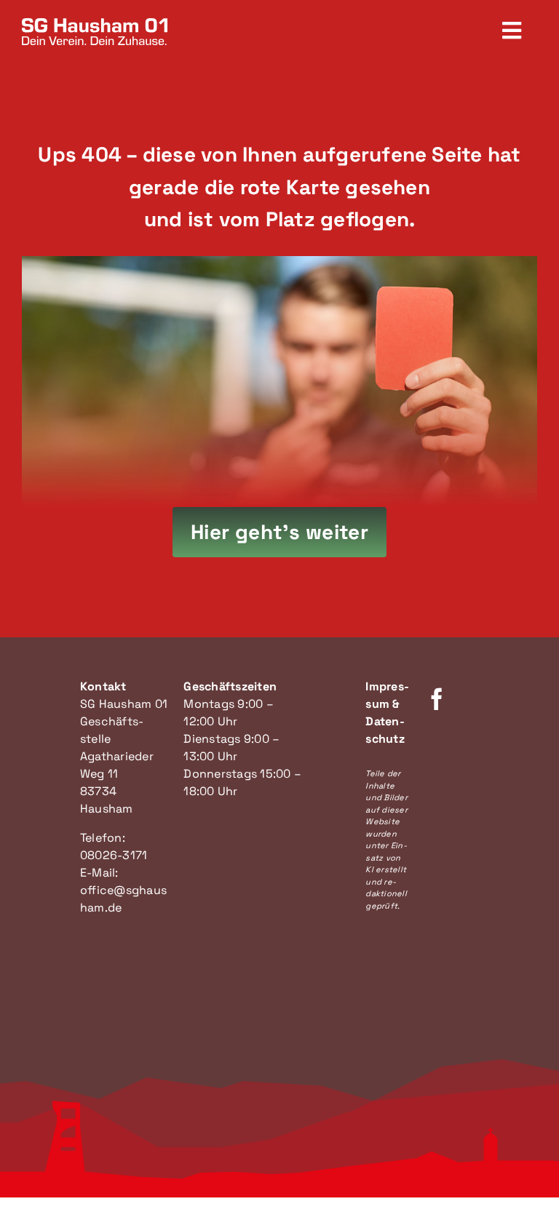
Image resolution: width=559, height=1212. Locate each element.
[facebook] (437, 699)
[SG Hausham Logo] (94, 23)
